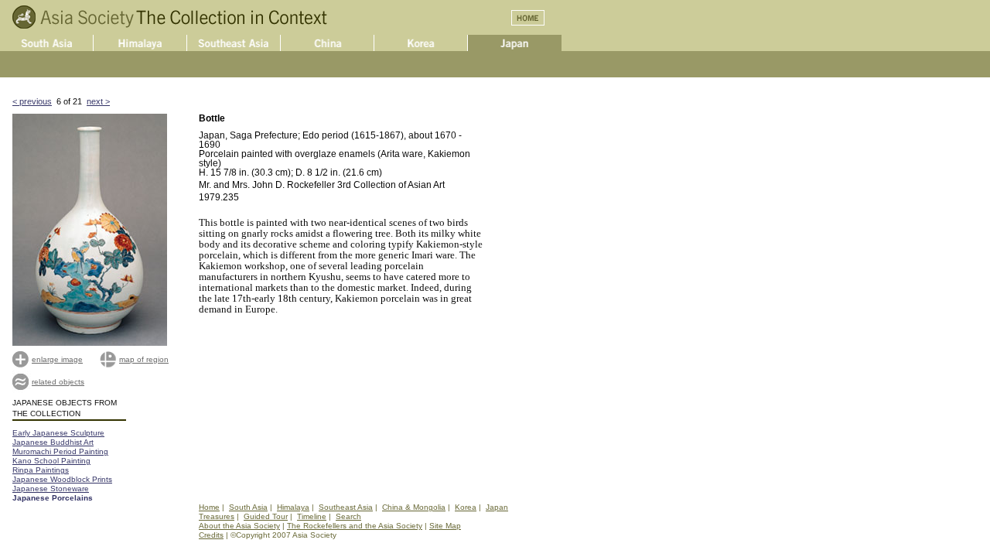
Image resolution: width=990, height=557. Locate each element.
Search (348, 516)
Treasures (216, 516)
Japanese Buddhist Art (53, 442)
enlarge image (57, 359)
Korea (465, 507)
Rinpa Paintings (40, 470)
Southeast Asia (346, 507)
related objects (58, 382)
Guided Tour (266, 516)
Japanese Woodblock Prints (62, 479)
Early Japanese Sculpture (58, 433)
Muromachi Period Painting (60, 451)
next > (98, 101)
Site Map (445, 525)
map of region (144, 359)
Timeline (311, 516)
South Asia (248, 507)
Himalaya (293, 507)
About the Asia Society (239, 525)
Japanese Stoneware (50, 488)
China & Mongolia (414, 507)
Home (209, 507)
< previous (32, 101)
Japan (497, 507)
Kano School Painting (51, 460)
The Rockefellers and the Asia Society (354, 525)
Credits (211, 535)
